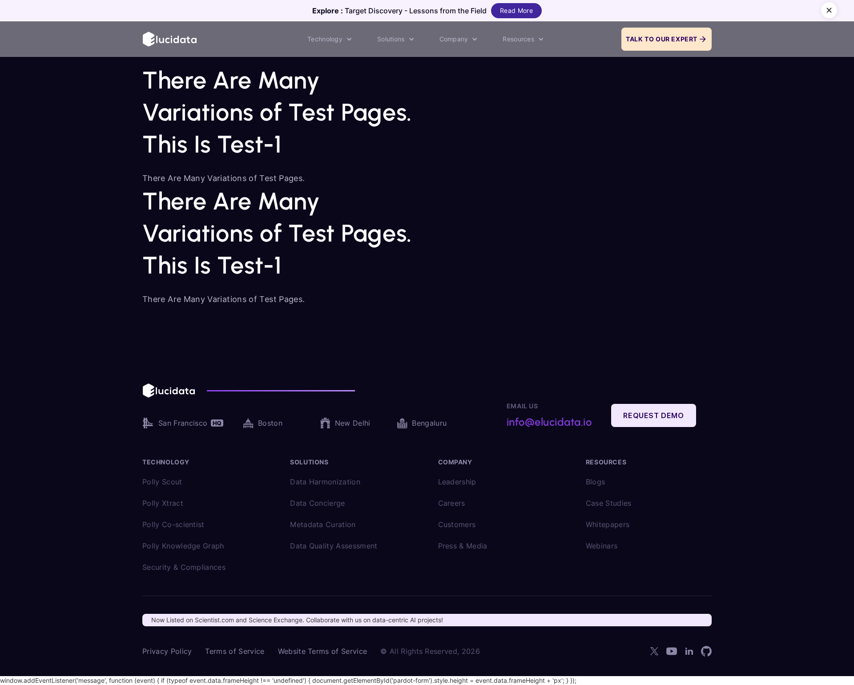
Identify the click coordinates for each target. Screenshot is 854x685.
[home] (170, 39)
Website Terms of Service (322, 651)
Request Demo (653, 415)
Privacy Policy (167, 651)
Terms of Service (234, 651)
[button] (329, 39)
